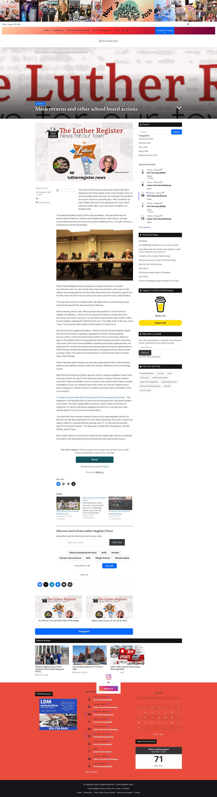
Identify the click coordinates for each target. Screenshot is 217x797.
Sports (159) (143, 151)
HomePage (143, 241)
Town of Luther (145, 390)
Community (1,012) (146, 139)
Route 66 (167, 386)
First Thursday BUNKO (156, 173)
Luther (116, 552)
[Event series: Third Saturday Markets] (163, 193)
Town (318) (143, 147)
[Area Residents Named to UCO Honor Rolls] (90, 655)
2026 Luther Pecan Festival (78, 30)
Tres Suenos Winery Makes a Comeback (154, 272)
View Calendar (144, 227)
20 (165, 718)
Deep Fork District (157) (148, 155)
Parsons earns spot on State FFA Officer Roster (157, 260)
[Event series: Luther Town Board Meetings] (161, 182)
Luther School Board (71, 558)
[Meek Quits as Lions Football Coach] (96, 508)
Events (117, 30)
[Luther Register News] (108, 41)
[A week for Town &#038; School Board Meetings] (120, 503)
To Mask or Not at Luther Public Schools (154, 256)
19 (159, 718)
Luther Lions (144, 378)
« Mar (155, 734)
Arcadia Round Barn (147, 373)
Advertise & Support (101, 30)
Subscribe (117, 542)
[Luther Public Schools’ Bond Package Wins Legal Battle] (127, 655)
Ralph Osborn (103, 558)
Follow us (108, 688)
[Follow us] (108, 678)
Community (57, 30)
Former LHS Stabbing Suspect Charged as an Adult (159, 281)
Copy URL (109, 566)
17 (145, 718)
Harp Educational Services (84, 552)
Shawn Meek (122, 558)
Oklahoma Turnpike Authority (150, 386)
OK (88, 558)
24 (145, 723)
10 (145, 712)
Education (47, 52)
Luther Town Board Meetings (159, 185)
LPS (104, 552)
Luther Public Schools (169, 382)
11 (152, 712)
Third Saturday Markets (157, 196)
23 (139, 723)
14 (172, 712)
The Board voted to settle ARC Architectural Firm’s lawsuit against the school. (90, 397)
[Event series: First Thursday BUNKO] (161, 170)
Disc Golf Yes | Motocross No (150, 264)
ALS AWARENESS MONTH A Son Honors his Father (159, 245)
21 (172, 718)
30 (139, 728)
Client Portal (143, 268)
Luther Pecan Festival (160, 378)
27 (165, 723)
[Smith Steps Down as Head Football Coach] (68, 503)
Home (46, 30)
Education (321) (145, 143)
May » (161, 734)
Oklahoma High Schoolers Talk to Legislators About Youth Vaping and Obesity (49, 669)
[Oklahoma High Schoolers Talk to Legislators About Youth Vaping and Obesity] (52, 655)
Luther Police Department (149, 382)
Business (160, 373)
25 (152, 723)
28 (172, 723)
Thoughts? (84, 631)
